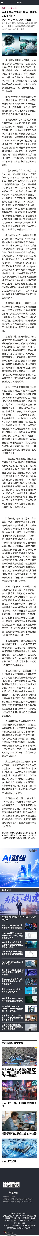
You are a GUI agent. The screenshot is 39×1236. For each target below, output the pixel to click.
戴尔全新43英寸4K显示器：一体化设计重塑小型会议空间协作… (12, 1018)
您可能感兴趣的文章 (12, 1043)
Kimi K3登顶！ (10, 1161)
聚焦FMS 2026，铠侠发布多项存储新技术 (12, 990)
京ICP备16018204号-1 (11, 1220)
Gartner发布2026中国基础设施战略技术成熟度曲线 (12, 954)
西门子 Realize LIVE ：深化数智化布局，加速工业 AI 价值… (13, 972)
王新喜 (28, 20)
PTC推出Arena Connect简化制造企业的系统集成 (12, 999)
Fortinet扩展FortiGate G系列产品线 (13, 963)
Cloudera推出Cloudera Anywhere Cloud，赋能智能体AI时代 (12, 935)
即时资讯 (6, 890)
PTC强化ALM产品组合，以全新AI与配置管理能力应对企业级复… (12, 944)
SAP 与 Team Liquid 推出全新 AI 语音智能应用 (12, 926)
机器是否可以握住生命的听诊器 (19, 1133)
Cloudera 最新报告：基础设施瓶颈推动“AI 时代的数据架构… (12, 981)
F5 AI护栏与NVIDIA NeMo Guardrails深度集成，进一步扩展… (12, 1008)
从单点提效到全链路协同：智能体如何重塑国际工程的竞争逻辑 (12, 1027)
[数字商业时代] (19, 2)
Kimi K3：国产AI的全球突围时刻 (19, 1104)
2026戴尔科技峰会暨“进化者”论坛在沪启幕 (19, 918)
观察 (4, 8)
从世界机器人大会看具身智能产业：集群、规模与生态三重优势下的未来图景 (19, 1072)
